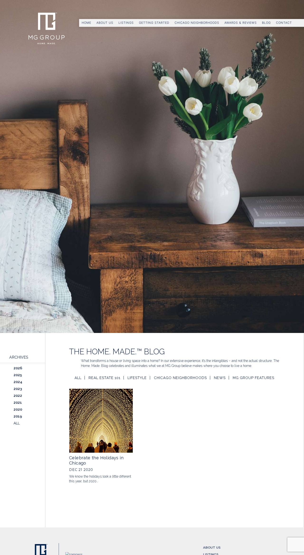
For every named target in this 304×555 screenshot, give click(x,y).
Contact (284, 22)
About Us (104, 22)
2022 (18, 396)
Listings (126, 22)
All (78, 378)
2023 (18, 389)
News (220, 378)
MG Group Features (253, 378)
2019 (18, 416)
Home (86, 22)
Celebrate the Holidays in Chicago (96, 460)
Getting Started (154, 22)
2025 (18, 375)
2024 (18, 382)
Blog (266, 22)
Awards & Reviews (240, 22)
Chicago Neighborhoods (197, 22)
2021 (18, 402)
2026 (18, 368)
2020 (18, 409)
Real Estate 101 (104, 378)
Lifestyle (137, 378)
